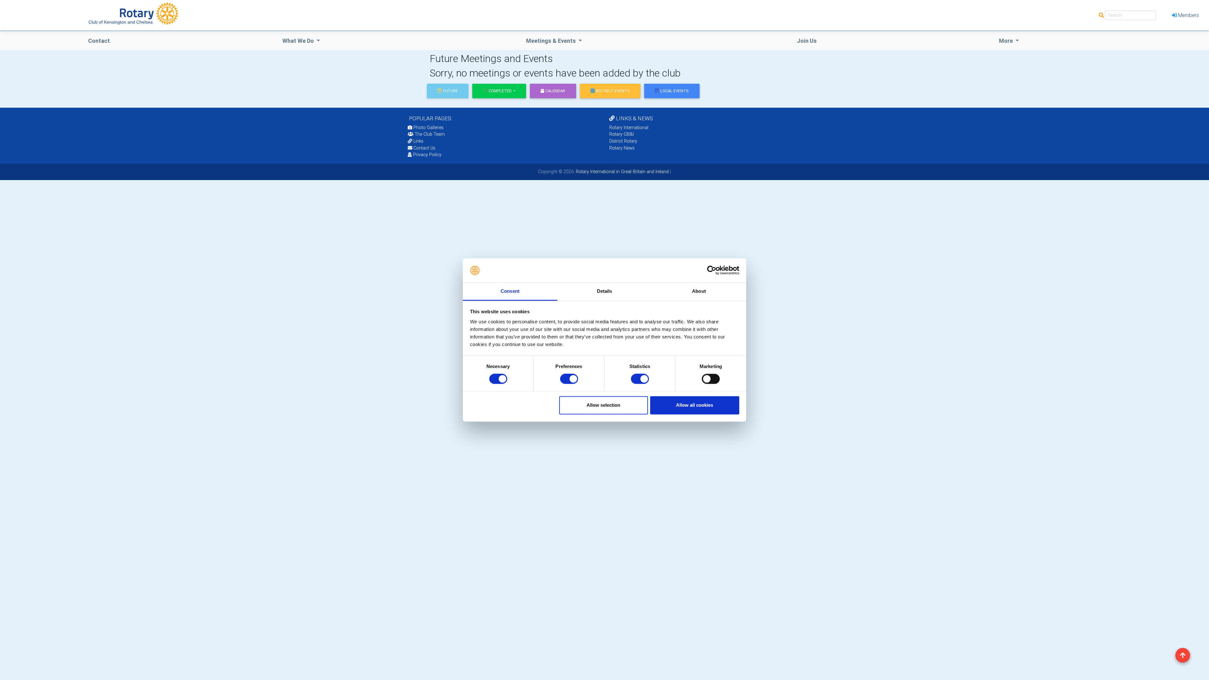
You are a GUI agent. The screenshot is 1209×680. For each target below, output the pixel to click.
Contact (99, 40)
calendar (555, 91)
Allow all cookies (694, 405)
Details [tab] (604, 291)
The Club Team (430, 134)
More (1006, 40)
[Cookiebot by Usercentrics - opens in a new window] (711, 270)
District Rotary (623, 141)
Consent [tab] (510, 291)
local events (674, 91)
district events (613, 91)
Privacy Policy (427, 154)
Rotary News (622, 148)
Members (1188, 15)
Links (418, 141)
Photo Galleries (428, 127)
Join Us (807, 40)
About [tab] (699, 291)
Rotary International (628, 127)
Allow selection (603, 405)
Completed (501, 91)
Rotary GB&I (621, 134)
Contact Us (423, 148)
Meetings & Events (551, 40)
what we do (298, 40)
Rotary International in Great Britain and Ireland (622, 171)
